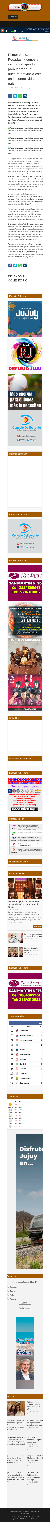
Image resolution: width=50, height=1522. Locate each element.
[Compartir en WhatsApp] (20, 96)
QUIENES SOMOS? (20, 1519)
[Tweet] (15, 96)
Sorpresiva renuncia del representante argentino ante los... (35, 1422)
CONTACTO (33, 1519)
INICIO (13, 1516)
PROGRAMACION (32, 1516)
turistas (18, 174)
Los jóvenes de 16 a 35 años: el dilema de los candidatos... (35, 1458)
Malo (12, 1295)
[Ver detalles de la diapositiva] (33, 1201)
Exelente (13, 1287)
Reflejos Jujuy (25, 88)
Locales (35, 88)
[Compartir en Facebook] (10, 96)
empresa (19, 179)
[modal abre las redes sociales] (25, 96)
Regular (13, 1299)
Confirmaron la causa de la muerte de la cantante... (34, 935)
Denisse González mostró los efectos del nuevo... (32, 950)
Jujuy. (21, 252)
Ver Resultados (24, 1308)
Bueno (12, 1291)
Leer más (37, 927)
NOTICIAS (21, 1516)
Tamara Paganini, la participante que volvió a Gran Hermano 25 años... (23, 904)
